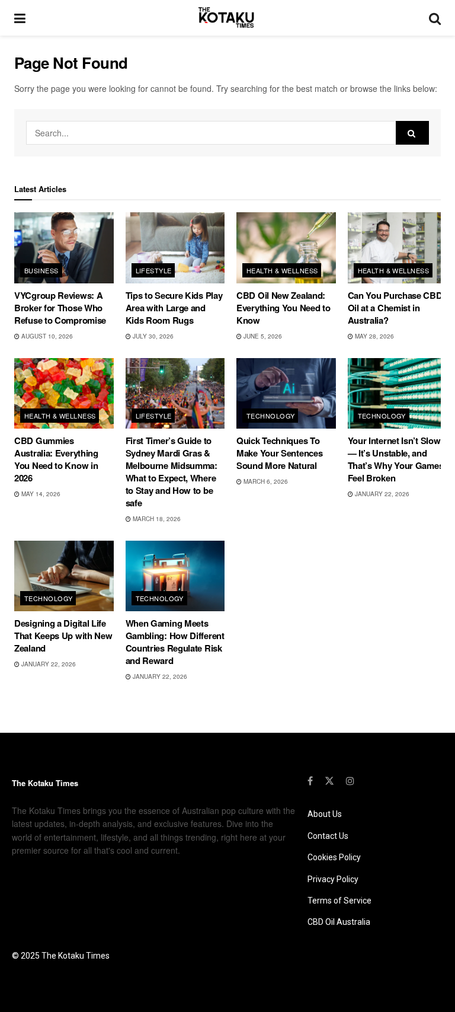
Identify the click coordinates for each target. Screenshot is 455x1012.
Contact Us (327, 836)
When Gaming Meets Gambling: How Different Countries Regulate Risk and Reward (175, 642)
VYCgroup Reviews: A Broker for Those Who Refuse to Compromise (60, 308)
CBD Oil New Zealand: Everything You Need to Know (283, 308)
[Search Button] (435, 18)
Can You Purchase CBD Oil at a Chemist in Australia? (395, 308)
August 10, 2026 (46, 336)
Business (41, 270)
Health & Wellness (282, 270)
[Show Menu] (19, 18)
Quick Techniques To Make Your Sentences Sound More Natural (279, 453)
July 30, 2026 (152, 336)
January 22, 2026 (381, 494)
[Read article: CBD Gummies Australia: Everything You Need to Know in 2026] (64, 393)
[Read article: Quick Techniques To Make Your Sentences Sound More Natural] (286, 393)
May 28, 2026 (373, 336)
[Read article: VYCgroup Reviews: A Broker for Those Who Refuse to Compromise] (64, 247)
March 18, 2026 (156, 519)
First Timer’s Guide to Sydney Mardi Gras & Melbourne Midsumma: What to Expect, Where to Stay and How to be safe (171, 471)
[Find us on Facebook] (310, 780)
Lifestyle (154, 270)
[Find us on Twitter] (329, 780)
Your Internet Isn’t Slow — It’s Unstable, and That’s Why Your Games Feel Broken (396, 459)
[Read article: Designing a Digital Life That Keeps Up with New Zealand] (64, 576)
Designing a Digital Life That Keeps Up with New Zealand (63, 636)
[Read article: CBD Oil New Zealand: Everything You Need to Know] (286, 247)
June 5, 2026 (262, 336)
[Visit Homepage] (227, 18)
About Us (324, 814)
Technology (270, 415)
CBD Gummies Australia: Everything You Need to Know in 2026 (56, 459)
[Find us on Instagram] (350, 780)
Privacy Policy (332, 879)
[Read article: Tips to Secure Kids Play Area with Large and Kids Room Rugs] (175, 247)
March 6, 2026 (265, 481)
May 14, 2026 (40, 494)
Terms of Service (339, 900)
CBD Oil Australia (338, 922)
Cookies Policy (334, 857)
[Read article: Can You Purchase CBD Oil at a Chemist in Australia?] (397, 247)
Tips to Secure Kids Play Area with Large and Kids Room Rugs (174, 308)
